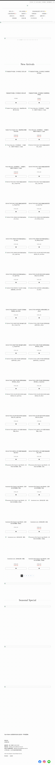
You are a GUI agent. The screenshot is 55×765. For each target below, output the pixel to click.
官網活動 (34, 13)
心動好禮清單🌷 (12, 13)
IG (42, 18)
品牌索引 (32, 15)
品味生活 (12, 15)
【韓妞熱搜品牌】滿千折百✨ (39, 11)
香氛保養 (22, 15)
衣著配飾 (44, 13)
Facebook (34, 18)
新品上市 (11, 11)
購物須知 (6, 740)
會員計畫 (24, 18)
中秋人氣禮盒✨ (23, 11)
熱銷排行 (24, 13)
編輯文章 (42, 15)
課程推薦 (14, 18)
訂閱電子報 (6, 742)
